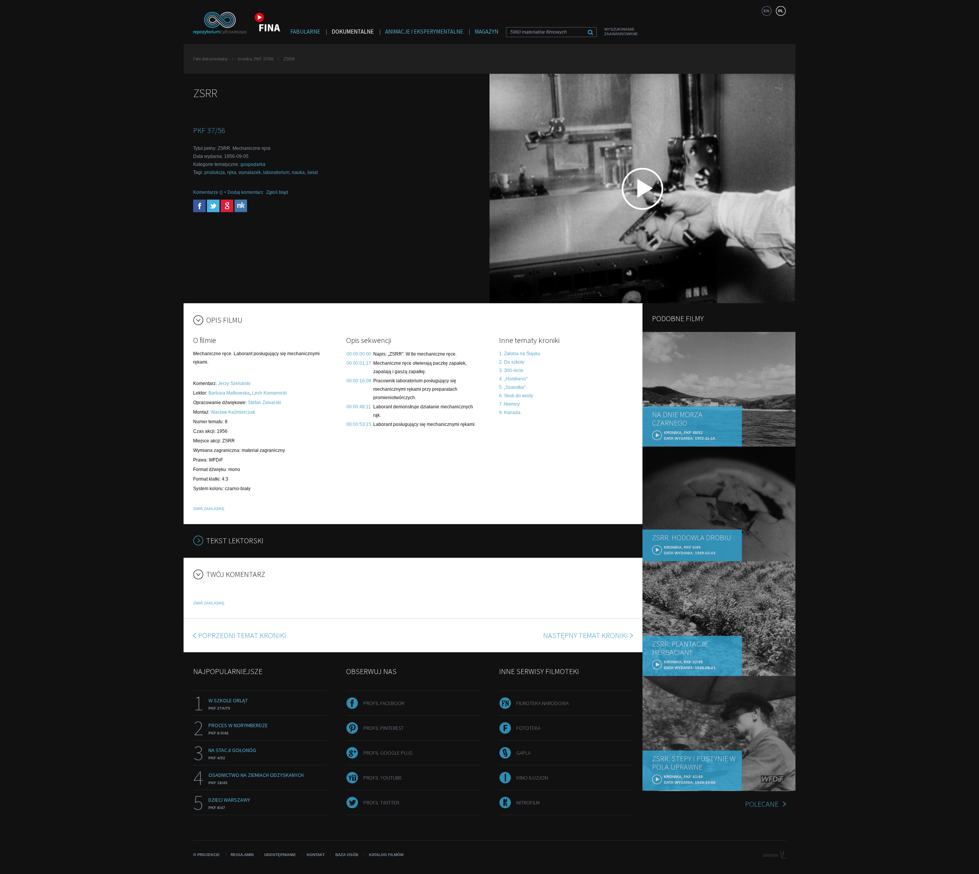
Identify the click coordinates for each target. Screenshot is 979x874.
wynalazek (250, 172)
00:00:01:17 (358, 363)
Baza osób (346, 855)
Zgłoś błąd (277, 192)
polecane (762, 804)
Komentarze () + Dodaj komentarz (228, 192)
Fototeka (528, 728)
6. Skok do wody (516, 395)
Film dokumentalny (210, 59)
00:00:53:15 (358, 424)
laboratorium (276, 172)
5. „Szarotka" (512, 387)
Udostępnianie (280, 855)
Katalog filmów (386, 855)
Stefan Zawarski (264, 402)
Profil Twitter (381, 802)
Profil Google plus (387, 752)
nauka (298, 172)
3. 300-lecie (511, 370)
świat (312, 172)
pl (780, 11)
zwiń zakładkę (208, 509)
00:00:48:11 (358, 406)
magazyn (486, 31)
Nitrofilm (528, 802)
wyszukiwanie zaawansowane (621, 31)
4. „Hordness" (513, 379)
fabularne (305, 31)
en (766, 11)
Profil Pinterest (383, 728)
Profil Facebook (384, 703)
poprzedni (242, 635)
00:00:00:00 (358, 354)
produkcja (214, 172)
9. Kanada (509, 412)
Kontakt (316, 855)
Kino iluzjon (532, 777)
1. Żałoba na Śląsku (519, 353)
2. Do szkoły (511, 362)
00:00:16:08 (358, 380)
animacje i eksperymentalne (424, 31)
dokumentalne (353, 31)
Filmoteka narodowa (542, 703)
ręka (231, 172)
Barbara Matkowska (229, 393)
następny (585, 635)
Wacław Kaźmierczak (233, 412)
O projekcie (206, 855)
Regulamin (242, 855)
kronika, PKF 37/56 (255, 59)
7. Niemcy (509, 404)
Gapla (523, 752)
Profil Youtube (382, 777)
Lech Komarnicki (269, 393)
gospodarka (253, 164)
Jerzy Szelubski (234, 383)
